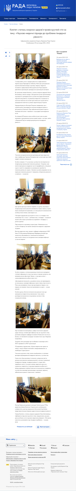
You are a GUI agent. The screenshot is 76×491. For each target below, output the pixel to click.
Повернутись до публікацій (24, 426)
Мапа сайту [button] (10, 439)
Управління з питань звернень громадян (37, 452)
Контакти (53, 454)
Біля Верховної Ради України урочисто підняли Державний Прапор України (64, 136)
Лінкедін (54, 448)
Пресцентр (63, 18)
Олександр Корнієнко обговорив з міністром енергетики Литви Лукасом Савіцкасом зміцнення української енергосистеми (64, 157)
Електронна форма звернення (35, 454)
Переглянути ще (64, 164)
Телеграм (66, 445)
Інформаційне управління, (12, 458)
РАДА (19, 6)
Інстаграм (43, 448)
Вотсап (54, 445)
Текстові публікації (13, 24)
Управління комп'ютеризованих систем (16, 454)
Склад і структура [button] (9, 18)
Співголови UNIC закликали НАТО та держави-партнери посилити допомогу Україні (64, 107)
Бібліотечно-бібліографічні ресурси (36, 471)
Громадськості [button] (53, 18)
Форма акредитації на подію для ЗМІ (37, 457)
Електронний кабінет (64, 8)
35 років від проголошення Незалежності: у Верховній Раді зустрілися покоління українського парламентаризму (63, 97)
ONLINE (44, 7)
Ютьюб (43, 445)
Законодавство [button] (33, 18)
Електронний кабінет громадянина (59, 452)
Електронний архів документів (58, 463)
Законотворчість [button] (22, 18)
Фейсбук (32, 445)
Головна (6, 24)
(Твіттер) (32, 448)
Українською (61, 11)
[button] (15, 445)
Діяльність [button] (43, 18)
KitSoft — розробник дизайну (16, 482)
